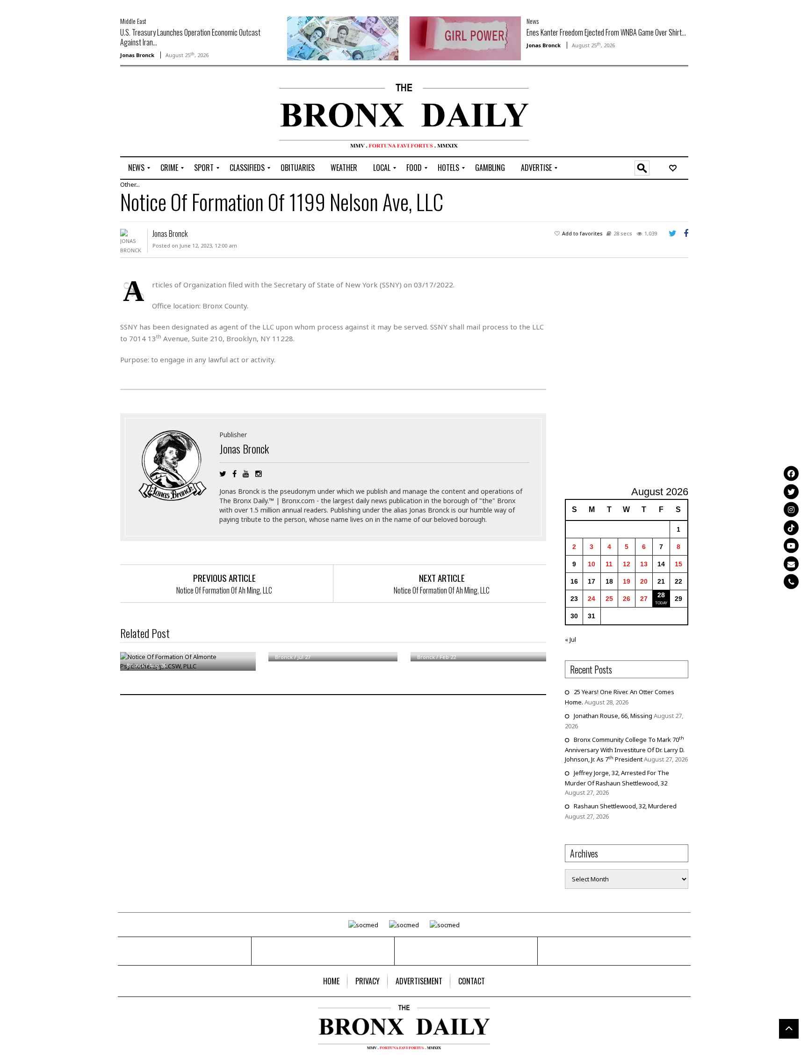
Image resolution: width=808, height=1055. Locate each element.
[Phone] (791, 581)
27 (644, 598)
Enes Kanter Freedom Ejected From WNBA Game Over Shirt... (606, 32)
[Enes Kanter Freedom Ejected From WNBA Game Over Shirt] (465, 37)
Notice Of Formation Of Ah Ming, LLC (224, 590)
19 (626, 581)
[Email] (791, 563)
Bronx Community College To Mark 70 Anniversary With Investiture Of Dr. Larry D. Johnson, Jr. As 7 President (625, 749)
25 (609, 598)
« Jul (570, 639)
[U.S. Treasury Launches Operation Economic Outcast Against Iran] (342, 37)
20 (644, 581)
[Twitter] (791, 491)
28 (661, 595)
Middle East (133, 21)
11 (609, 564)
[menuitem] (136, 168)
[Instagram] (791, 509)
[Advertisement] (175, 113)
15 (678, 564)
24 (591, 598)
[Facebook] (791, 473)
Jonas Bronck (137, 55)
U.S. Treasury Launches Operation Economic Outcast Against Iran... (190, 37)
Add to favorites (582, 233)
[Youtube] (791, 545)
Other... (130, 184)
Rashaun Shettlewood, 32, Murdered (625, 806)
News (533, 21)
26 (626, 598)
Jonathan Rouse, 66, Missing (613, 715)
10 (591, 564)
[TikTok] (791, 527)
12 (626, 564)
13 (644, 564)
